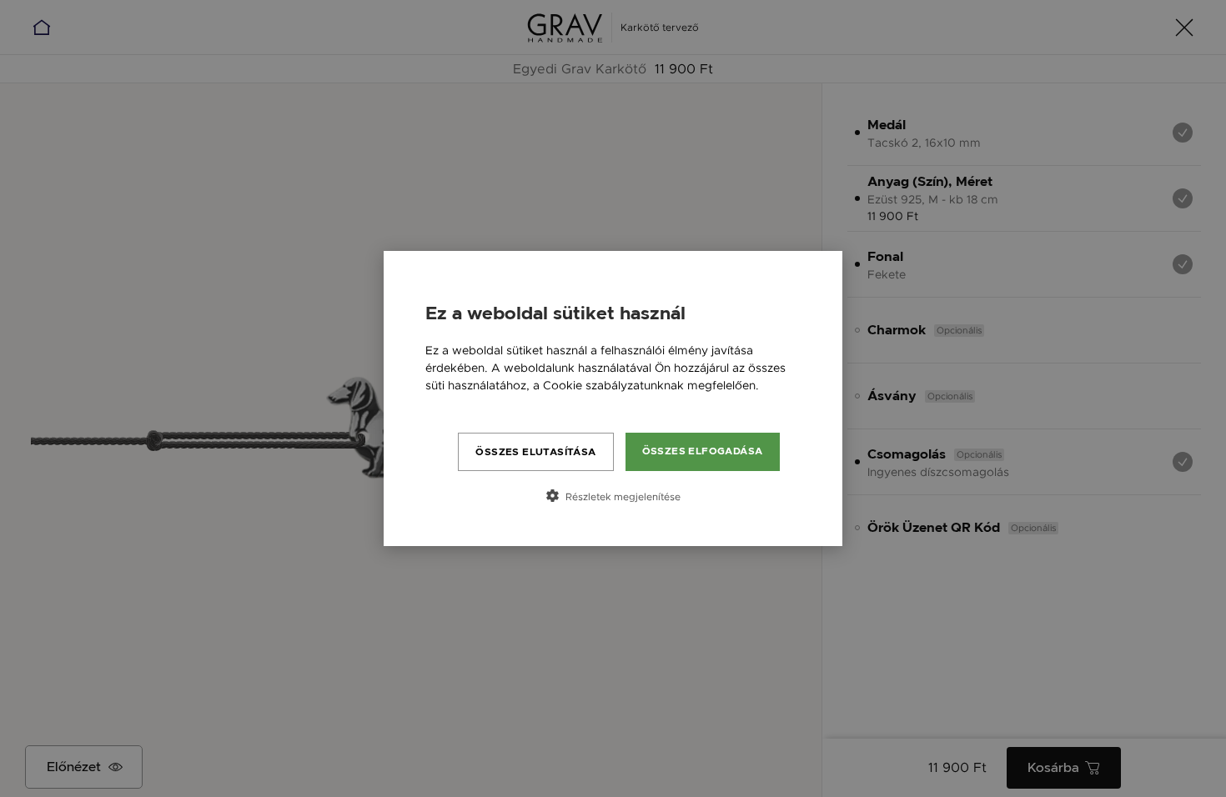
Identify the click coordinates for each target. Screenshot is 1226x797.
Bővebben (454, 402)
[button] (613, 496)
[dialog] (613, 398)
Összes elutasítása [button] (535, 452)
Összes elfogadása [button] (702, 451)
